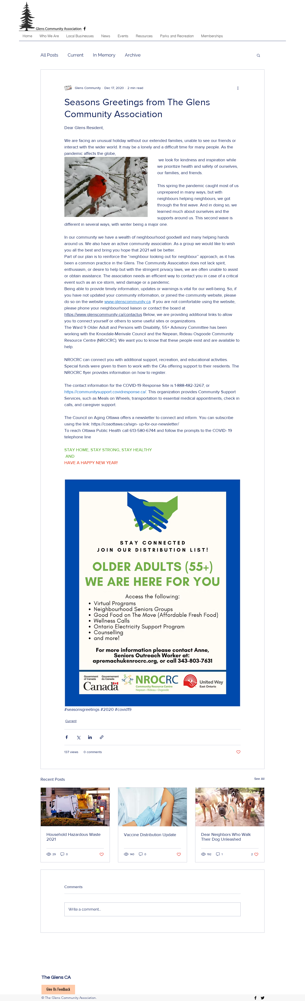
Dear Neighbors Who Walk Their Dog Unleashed (226, 837)
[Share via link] (101, 737)
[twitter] (262, 998)
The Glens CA (56, 977)
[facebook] (255, 998)
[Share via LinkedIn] (90, 737)
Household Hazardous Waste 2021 (73, 837)
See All (259, 779)
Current (75, 55)
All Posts (49, 55)
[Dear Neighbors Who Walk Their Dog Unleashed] (229, 807)
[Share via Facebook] (66, 737)
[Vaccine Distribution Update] (152, 807)
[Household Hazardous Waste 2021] (75, 807)
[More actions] (238, 88)
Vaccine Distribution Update (150, 834)
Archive (133, 55)
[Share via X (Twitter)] (78, 737)
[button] (258, 55)
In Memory (104, 55)
